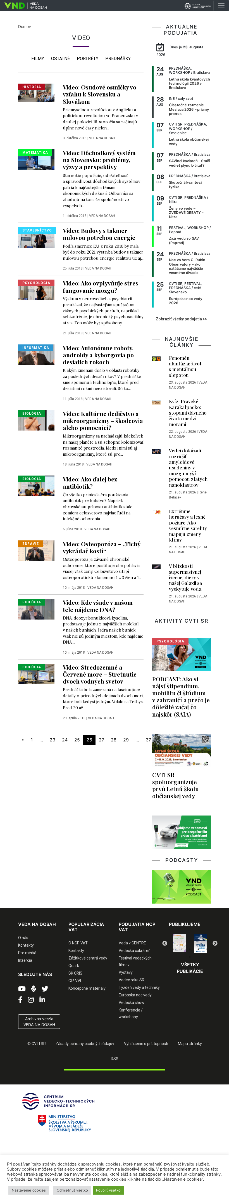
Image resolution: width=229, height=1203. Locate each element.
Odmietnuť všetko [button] (72, 1190)
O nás (23, 937)
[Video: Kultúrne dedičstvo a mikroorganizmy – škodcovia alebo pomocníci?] (36, 420)
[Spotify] (33, 989)
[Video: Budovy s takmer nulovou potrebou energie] (36, 237)
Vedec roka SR (131, 980)
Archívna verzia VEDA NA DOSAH (39, 1021)
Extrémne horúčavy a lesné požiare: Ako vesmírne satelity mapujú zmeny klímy (188, 525)
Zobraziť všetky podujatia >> (181, 319)
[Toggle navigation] (221, 5)
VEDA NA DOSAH (102, 138)
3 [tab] (190, 949)
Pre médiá (27, 953)
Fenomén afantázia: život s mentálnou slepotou (185, 366)
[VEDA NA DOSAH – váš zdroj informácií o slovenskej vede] (23, 5)
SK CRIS (75, 973)
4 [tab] (198, 949)
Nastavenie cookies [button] (29, 1190)
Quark (73, 965)
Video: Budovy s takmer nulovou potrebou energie (99, 233)
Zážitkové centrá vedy (87, 958)
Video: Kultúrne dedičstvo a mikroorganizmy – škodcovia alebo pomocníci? (103, 420)
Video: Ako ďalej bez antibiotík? (90, 482)
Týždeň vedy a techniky (139, 987)
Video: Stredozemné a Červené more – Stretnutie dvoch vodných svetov (100, 674)
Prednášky (118, 58)
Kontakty (26, 945)
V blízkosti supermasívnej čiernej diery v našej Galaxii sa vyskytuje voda (185, 577)
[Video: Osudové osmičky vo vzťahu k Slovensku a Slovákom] (36, 92)
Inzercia (25, 960)
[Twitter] (45, 989)
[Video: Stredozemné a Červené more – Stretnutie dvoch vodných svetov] (36, 673)
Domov (24, 26)
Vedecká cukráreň (135, 950)
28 (113, 740)
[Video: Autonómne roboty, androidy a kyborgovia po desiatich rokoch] (36, 354)
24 (65, 740)
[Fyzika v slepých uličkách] (181, 943)
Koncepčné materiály (87, 988)
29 (126, 740)
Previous (165, 943)
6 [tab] (190, 957)
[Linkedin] (42, 1000)
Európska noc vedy (135, 995)
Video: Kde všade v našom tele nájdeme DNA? (98, 605)
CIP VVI (74, 981)
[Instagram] (31, 1000)
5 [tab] (206, 949)
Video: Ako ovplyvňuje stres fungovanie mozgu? (100, 286)
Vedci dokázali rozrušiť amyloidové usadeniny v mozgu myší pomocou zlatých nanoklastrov (188, 467)
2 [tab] (181, 949)
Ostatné (60, 58)
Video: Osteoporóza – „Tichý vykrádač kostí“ (101, 547)
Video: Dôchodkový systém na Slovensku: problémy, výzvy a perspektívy (99, 160)
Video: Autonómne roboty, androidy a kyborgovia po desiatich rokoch (98, 355)
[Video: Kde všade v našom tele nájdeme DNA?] (36, 609)
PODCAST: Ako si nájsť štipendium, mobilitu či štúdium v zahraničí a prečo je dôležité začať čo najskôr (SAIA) (181, 696)
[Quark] (202, 943)
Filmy (37, 58)
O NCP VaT (78, 943)
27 (101, 740)
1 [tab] (173, 949)
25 (77, 740)
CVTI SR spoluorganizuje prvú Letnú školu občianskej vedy (175, 785)
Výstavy (126, 972)
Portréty (87, 58)
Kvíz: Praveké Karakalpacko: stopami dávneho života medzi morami (188, 412)
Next (215, 943)
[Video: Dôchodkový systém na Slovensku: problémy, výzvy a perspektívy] (36, 159)
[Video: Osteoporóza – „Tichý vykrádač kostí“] (36, 550)
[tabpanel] (181, 943)
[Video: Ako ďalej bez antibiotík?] (36, 485)
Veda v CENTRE (132, 943)
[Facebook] (20, 1000)
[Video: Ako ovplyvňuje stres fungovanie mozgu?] (36, 289)
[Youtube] (22, 989)
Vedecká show (131, 1002)
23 (52, 740)
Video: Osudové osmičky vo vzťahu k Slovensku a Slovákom (99, 94)
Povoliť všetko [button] (108, 1190)
